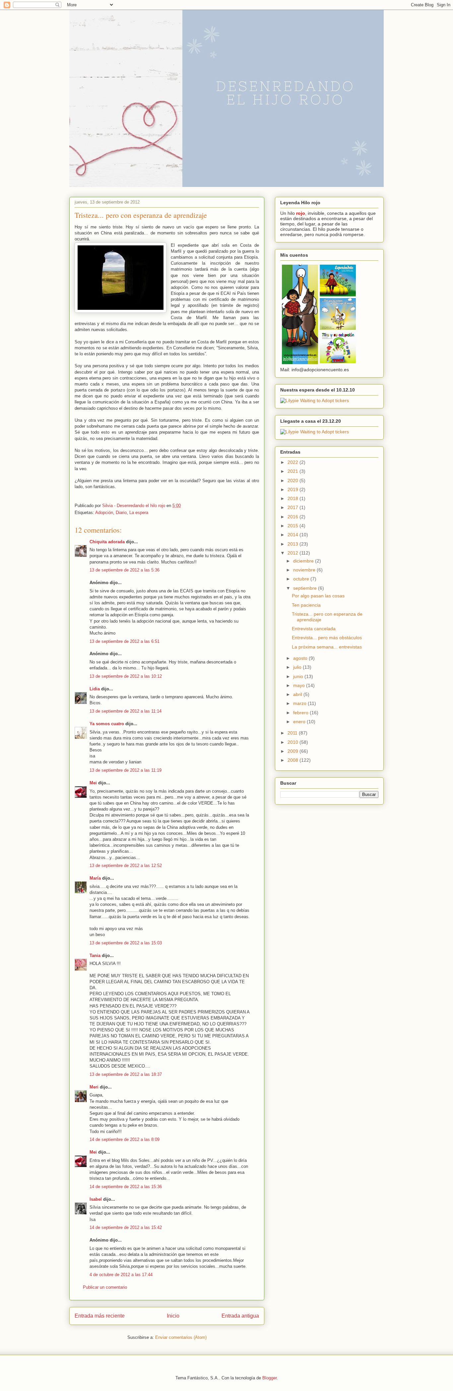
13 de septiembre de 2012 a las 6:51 (125, 641)
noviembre (305, 569)
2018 (293, 498)
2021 (293, 471)
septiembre (305, 588)
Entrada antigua (240, 1316)
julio (298, 667)
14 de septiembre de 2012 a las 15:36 (126, 1186)
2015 (293, 525)
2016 (293, 516)
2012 (293, 553)
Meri (94, 1087)
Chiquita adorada (107, 541)
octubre (301, 578)
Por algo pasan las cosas (318, 595)
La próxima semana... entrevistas (327, 647)
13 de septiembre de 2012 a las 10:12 (126, 676)
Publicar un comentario (105, 1287)
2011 (293, 733)
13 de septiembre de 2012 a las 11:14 (126, 711)
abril (298, 694)
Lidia (95, 688)
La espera (138, 512)
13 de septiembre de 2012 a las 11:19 (126, 770)
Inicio (173, 1316)
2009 (293, 751)
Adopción (104, 512)
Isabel (96, 1199)
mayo (299, 685)
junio (298, 676)
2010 (293, 742)
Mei (93, 782)
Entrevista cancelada (314, 628)
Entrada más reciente (100, 1316)
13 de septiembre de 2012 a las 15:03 (126, 942)
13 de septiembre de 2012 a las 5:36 (125, 569)
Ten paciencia (306, 605)
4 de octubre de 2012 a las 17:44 (121, 1274)
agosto (301, 658)
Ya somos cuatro (107, 723)
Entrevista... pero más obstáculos (327, 637)
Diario (121, 512)
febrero (301, 712)
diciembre (304, 561)
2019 (293, 489)
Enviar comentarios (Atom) (181, 1337)
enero (300, 721)
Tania (95, 955)
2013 (293, 544)
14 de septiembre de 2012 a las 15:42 (126, 1227)
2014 (293, 534)
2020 (293, 480)
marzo (300, 703)
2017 (293, 507)
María (95, 878)
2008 (293, 760)
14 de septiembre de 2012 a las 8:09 (125, 1139)
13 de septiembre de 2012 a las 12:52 (126, 865)
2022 (293, 462)
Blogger (269, 1377)
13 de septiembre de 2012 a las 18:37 (126, 1074)
